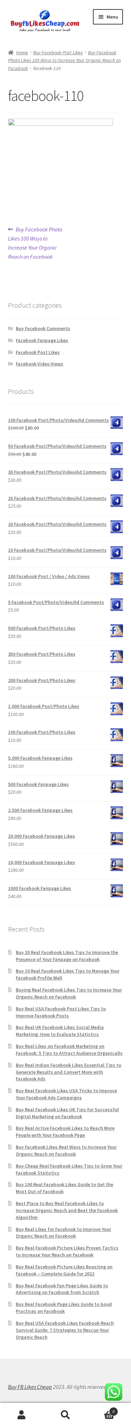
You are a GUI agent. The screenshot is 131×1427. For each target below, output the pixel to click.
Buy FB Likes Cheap (30, 1386)
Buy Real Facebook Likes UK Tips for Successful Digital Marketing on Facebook (67, 1113)
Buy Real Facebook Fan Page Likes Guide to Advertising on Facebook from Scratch (62, 1289)
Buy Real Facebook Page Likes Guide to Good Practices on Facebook (64, 1307)
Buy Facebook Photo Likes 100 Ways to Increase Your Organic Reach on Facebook (64, 60)
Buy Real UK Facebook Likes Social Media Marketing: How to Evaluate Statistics (60, 1030)
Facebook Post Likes (38, 352)
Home (22, 52)
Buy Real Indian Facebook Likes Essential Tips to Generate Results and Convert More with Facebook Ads (68, 1072)
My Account (22, 1415)
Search (65, 1415)
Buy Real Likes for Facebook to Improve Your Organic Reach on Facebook (63, 1232)
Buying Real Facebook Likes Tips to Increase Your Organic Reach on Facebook (69, 993)
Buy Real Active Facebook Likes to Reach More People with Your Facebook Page (65, 1131)
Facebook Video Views (39, 364)
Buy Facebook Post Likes (58, 52)
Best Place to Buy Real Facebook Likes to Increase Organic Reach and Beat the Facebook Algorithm (67, 1210)
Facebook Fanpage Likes (42, 340)
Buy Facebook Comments (43, 328)
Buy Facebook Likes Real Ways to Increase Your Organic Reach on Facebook (66, 1150)
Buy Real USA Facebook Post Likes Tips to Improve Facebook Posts (61, 1012)
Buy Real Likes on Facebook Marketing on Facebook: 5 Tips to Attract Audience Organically (69, 1049)
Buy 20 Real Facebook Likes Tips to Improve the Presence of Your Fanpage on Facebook (67, 955)
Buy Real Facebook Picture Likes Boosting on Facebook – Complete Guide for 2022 (64, 1270)
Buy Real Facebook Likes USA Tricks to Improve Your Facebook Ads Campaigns (66, 1094)
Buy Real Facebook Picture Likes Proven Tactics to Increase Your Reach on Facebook (67, 1251)
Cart (101, 1409)
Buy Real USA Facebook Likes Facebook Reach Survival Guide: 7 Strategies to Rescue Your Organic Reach (65, 1330)
